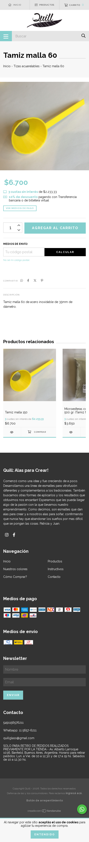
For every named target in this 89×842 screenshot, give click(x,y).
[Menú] (6, 36)
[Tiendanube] (44, 811)
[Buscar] (83, 36)
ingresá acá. (74, 793)
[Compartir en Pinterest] (42, 280)
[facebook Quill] (14, 535)
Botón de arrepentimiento (44, 800)
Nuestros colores (15, 569)
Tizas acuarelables (27, 66)
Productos (55, 561)
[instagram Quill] (6, 535)
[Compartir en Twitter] (35, 280)
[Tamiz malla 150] (12, 432)
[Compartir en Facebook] (28, 280)
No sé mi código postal (16, 260)
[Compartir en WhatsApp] (22, 280)
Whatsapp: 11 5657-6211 (20, 730)
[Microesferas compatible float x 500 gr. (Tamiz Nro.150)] (71, 432)
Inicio (7, 66)
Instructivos (56, 569)
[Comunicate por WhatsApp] (82, 809)
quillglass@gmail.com (18, 738)
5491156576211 (13, 722)
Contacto (54, 577)
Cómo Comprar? (15, 577)
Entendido (44, 834)
